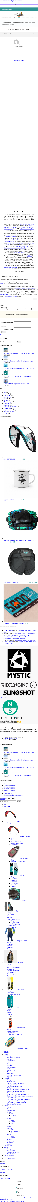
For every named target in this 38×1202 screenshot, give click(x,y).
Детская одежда (12, 974)
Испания (9, 1128)
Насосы (9, 1014)
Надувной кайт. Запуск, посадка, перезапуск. (20, 1101)
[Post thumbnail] (6, 352)
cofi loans (29, 256)
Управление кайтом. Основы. (16, 1091)
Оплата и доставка (9, 788)
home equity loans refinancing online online (15, 248)
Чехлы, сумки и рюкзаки (14, 1034)
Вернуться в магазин (6, 1169)
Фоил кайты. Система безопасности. (18, 1094)
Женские (9, 945)
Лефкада (13, 1115)
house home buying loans (22, 246)
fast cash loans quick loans (10, 267)
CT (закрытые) (15, 922)
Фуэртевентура (15, 1131)
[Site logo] (19, 16)
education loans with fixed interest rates (14, 240)
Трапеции (23, 900)
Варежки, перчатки (13, 970)
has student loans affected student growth (25, 288)
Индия (9, 1126)
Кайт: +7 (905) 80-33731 (10, 738)
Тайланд (9, 1134)
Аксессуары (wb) (12, 927)
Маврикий (10, 1142)
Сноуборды (10, 992)
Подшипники (11, 1032)
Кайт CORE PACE (9, 459)
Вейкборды (10, 914)
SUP (5, 392)
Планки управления (17, 843)
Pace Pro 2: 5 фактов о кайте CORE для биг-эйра (18, 361)
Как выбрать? (8, 793)
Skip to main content (16, 1)
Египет (9, 1118)
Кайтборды (14, 878)
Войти (3, 332)
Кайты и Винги (25, 836)
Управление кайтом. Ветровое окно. (18, 1089)
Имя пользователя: (7, 322)
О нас (5, 784)
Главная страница (6, 17)
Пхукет (13, 1137)
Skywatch (4, 698)
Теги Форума (11, 1153)
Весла (9, 1012)
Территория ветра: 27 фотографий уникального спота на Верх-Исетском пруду (19, 634)
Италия (9, 1125)
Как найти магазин (9, 787)
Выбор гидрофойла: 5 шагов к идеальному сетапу (19, 368)
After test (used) (11, 925)
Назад (9, 823)
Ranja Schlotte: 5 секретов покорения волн (16, 383)
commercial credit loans (11, 296)
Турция (9, 1139)
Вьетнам (11, 1110)
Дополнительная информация (9, 1201)
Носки (9, 975)
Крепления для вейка (13, 919)
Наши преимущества (10, 785)
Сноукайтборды (15, 885)
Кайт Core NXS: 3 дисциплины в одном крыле (18, 376)
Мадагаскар (10, 1141)
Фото (5, 413)
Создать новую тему (13, 1152)
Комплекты (10, 917)
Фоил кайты (10, 1093)
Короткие (10, 947)
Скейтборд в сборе (12, 1031)
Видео (5, 394)
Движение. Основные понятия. (16, 1102)
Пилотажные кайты (17, 841)
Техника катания (9, 411)
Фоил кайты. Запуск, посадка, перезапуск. (20, 1096)
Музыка (6, 400)
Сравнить (6, 1157)
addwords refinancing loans (16, 243)
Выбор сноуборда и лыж (14, 1086)
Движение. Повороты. (14, 1104)
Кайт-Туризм (7, 397)
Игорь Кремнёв (8, 630)
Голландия (10, 1117)
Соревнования (8, 410)
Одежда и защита (12, 1085)
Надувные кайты (16, 840)
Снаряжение (7, 408)
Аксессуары (14, 844)
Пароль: (3, 326)
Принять (21, 1201)
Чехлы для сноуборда (13, 994)
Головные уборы (12, 972)
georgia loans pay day (19, 252)
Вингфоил (14, 881)
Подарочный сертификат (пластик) (14, 623)
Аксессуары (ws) (12, 949)
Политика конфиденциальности (13, 795)
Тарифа (13, 1133)
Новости (6, 403)
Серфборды (14, 883)
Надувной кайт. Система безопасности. (19, 1099)
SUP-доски (10, 1011)
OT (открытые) (15, 924)
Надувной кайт (11, 1097)
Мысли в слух (11, 1070)
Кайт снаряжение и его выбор (16, 1083)
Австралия (10, 1109)
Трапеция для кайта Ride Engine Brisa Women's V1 (19, 540)
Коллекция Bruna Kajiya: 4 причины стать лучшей (19, 353)
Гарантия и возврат (9, 790)
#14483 (34, 34)
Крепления (14, 880)
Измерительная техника (18, 861)
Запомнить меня (8, 329)
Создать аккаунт (5, 1178)
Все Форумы (11, 1150)
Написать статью (14, 1057)
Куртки (9, 966)
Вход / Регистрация (9, 1158)
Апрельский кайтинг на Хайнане (25, 640)
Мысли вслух (8, 402)
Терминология (11, 1081)
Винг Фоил (7, 395)
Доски (22, 875)
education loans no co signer (27, 224)
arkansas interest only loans (27, 229)
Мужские (10, 944)
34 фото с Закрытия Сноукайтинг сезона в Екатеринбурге (17, 637)
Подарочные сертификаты (11, 792)
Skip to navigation (5, 1)
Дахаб (12, 1123)
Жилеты (9, 916)
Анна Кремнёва (8, 637)
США (9, 1144)
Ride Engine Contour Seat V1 (12, 582)
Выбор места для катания (14, 1088)
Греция (9, 1112)
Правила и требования (10, 406)
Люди (5, 398)
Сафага (13, 1121)
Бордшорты (10, 969)
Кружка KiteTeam (9, 500)
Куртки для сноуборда (13, 967)
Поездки (6, 405)
